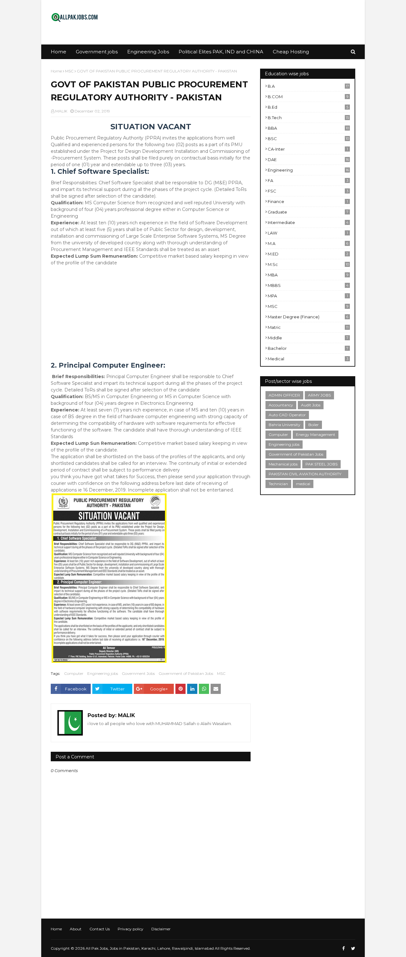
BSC (308, 138)
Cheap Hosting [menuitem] (291, 52)
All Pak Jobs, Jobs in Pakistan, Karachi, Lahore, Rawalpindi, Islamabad (150, 948)
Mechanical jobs (283, 464)
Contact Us (99, 928)
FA (308, 180)
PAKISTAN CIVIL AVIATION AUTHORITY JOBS (305, 475)
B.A (308, 86)
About (76, 928)
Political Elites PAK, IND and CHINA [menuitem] (221, 52)
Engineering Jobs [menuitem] (148, 52)
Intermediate (308, 222)
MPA (308, 295)
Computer (73, 673)
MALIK (61, 111)
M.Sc (308, 264)
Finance (308, 201)
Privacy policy (130, 928)
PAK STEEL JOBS (321, 464)
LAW (308, 232)
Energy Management (315, 434)
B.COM (308, 96)
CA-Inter (308, 149)
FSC (308, 190)
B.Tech (308, 117)
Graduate (308, 211)
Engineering (308, 170)
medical (308, 358)
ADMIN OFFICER (284, 395)
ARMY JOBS (319, 395)
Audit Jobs (310, 405)
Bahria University (284, 424)
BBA (308, 128)
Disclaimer (161, 928)
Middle (308, 337)
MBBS (308, 285)
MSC (69, 71)
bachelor (308, 348)
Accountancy (281, 405)
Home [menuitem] (58, 52)
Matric (308, 327)
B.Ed (308, 107)
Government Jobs (138, 673)
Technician (278, 483)
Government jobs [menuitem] (97, 52)
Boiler (313, 424)
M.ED (308, 253)
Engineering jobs (102, 673)
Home (56, 71)
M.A (308, 243)
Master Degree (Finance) (308, 316)
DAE (308, 159)
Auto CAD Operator (287, 414)
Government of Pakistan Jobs (186, 673)
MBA (308, 274)
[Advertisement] (151, 317)
